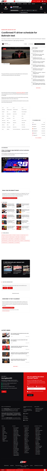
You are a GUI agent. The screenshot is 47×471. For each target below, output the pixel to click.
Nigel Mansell (38, 443)
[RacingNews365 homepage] (1, 4)
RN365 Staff (6, 43)
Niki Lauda (37, 442)
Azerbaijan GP (27, 446)
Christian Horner (11, 153)
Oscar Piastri (15, 438)
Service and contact (39, 409)
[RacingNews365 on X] (36, 1)
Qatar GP (26, 451)
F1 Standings (19, 3)
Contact (31, 465)
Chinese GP (26, 429)
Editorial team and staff (39, 408)
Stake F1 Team (11, 240)
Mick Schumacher (4, 240)
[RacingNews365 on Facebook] (34, 1)
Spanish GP (26, 444)
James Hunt (37, 435)
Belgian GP (26, 439)
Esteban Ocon (15, 442)
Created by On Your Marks (38, 465)
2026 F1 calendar (9, 417)
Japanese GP (27, 430)
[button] (5, 8)
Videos (29, 3)
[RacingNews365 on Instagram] (33, 1)
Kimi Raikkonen (17, 238)
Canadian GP (27, 433)
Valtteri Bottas (15, 443)
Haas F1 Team (17, 240)
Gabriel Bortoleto (16, 455)
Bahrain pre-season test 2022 (8, 29)
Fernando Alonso (4, 242)
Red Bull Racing (27, 240)
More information (24, 12)
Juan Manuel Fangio (39, 446)
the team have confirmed (20, 92)
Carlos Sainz (15, 439)
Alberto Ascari (38, 431)
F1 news (8, 3)
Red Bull (17, 150)
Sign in (4, 391)
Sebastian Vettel (4, 238)
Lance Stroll (15, 447)
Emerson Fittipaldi (38, 447)
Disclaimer (12, 465)
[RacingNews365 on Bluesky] (37, 1)
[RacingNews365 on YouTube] (39, 1)
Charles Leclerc (15, 431)
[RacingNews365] (4, 1)
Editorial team (6, 465)
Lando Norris (9, 414)
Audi (3, 434)
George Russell (14, 414)
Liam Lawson (15, 451)
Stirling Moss (37, 444)
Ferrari (3, 430)
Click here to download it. (6, 310)
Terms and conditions (18, 465)
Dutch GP (26, 442)
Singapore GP (27, 447)
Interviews (25, 3)
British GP (26, 438)
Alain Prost (37, 429)
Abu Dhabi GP (27, 452)
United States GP (27, 448)
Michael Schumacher (39, 430)
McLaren (22, 240)
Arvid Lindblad (15, 444)
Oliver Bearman (15, 452)
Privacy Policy (26, 465)
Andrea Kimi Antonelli (16, 435)
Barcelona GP (27, 435)
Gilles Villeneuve (38, 434)
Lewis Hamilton (11, 238)
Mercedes (4, 431)
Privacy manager (23, 466)
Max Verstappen (10, 413)
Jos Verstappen (38, 439)
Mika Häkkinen (38, 438)
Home (5, 3)
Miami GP (26, 431)
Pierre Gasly (15, 446)
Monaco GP (26, 434)
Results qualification (14, 10)
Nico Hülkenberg (16, 448)
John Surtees (38, 452)
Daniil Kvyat (23, 238)
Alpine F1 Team (4, 433)
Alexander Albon (11, 242)
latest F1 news (6, 408)
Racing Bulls (4, 438)
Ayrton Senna (38, 433)
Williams (3, 439)
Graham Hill (37, 448)
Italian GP (26, 443)
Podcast (33, 3)
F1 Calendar (13, 3)
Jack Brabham (38, 451)
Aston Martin (17, 242)
